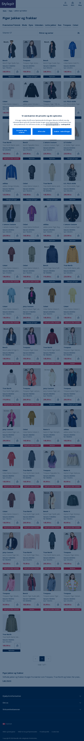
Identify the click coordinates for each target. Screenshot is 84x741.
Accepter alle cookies (21, 131)
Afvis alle (41, 131)
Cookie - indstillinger (62, 131)
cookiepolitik (65, 124)
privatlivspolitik (52, 124)
